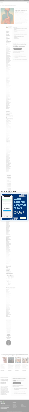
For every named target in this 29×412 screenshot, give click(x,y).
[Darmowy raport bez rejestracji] (14, 220)
